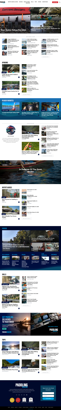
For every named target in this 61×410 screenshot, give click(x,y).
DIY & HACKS (14, 254)
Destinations (4, 349)
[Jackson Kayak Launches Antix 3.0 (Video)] (55, 258)
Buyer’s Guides (7, 187)
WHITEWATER (54, 254)
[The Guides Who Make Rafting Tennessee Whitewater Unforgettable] (30, 129)
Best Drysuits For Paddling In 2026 (10, 200)
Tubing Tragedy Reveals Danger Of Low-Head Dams (53, 45)
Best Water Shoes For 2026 (33, 212)
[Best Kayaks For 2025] (24, 191)
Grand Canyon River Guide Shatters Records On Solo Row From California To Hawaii (32, 52)
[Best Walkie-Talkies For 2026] (15, 20)
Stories (39, 1)
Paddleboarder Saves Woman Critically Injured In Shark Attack (13, 46)
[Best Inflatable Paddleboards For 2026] (24, 197)
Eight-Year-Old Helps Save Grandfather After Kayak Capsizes (13, 52)
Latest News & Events (30, 36)
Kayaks (3, 214)
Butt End (4, 89)
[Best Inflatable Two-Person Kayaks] (10, 210)
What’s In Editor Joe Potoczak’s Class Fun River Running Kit (33, 89)
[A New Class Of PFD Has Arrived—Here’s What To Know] (44, 151)
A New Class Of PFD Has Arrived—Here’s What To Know (52, 150)
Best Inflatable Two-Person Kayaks (9, 216)
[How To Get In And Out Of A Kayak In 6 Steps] (35, 258)
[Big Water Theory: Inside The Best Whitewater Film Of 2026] (44, 52)
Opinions (5, 62)
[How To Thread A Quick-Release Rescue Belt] (24, 278)
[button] (59, 2)
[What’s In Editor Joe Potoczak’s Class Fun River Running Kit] (24, 90)
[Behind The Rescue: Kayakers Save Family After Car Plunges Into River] (10, 298)
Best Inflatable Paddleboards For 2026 (32, 196)
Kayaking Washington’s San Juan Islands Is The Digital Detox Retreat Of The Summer (53, 355)
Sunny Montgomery (11, 43)
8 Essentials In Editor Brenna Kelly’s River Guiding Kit (31, 66)
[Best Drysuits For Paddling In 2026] (10, 193)
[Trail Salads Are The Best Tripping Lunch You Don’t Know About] (24, 284)
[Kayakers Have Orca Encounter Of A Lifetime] (45, 258)
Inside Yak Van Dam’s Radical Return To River (10, 75)
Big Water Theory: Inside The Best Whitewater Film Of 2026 (52, 51)
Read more (30, 175)
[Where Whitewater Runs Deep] (10, 363)
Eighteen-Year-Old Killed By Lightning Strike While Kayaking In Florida (10, 287)
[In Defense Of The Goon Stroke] (24, 289)
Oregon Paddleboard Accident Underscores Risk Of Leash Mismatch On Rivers (13, 40)
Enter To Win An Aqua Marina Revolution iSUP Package (32, 40)
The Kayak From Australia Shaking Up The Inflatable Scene (52, 127)
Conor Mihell (29, 203)
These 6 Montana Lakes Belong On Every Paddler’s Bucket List (10, 352)
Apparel (3, 197)
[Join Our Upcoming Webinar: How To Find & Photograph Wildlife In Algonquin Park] (44, 361)
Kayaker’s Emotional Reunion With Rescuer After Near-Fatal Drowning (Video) (25, 263)
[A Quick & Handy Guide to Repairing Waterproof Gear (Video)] (16, 258)
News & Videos (27, 1)
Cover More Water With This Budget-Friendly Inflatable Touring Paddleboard (53, 145)
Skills (32, 1)
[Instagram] (19, 395)
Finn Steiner (29, 294)
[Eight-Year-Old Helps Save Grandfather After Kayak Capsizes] (4, 53)
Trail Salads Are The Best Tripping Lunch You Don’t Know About (32, 283)
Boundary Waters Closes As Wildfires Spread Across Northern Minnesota (33, 46)
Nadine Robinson (50, 357)
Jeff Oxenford (29, 290)
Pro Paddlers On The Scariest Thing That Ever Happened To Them (32, 77)
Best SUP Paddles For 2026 (33, 206)
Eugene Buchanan (44, 116)
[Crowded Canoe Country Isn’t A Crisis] (10, 85)
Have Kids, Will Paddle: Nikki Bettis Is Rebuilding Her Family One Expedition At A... (33, 83)
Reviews (21, 1)
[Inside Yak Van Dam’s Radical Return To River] (46, 13)
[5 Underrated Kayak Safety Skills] (10, 106)
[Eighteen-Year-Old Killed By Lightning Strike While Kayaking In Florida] (10, 280)
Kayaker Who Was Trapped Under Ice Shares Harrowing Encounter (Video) (6, 262)
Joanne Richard (29, 86)
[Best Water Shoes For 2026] (24, 214)
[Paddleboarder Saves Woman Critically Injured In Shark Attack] (4, 47)
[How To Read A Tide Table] (24, 295)
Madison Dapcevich (5, 354)
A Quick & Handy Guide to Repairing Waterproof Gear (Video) (15, 263)
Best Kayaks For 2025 (32, 189)
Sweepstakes (45, 1)
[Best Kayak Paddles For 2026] (24, 202)
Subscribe (55, 2)
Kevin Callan (4, 93)
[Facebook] (16, 395)
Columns (43, 110)
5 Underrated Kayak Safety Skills (10, 112)
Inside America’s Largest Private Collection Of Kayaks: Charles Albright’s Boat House (50, 114)
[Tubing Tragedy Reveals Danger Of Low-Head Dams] (44, 46)
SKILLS (33, 254)
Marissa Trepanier (50, 42)
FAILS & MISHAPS (5, 254)
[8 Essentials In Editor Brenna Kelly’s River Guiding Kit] (24, 66)
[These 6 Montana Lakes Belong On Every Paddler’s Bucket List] (10, 345)
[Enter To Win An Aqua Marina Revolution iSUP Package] (24, 41)
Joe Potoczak (29, 91)
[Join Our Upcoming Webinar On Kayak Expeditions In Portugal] (44, 368)
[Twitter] (24, 395)
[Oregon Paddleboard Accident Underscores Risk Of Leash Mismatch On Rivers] (46, 26)
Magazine (28, 3)
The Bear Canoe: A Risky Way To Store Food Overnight (30, 113)
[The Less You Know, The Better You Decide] (24, 72)
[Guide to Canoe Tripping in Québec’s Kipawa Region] (44, 349)
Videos (4, 228)
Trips (36, 1)
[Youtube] (27, 395)
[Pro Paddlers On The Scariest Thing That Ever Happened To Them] (24, 78)
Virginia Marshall (30, 285)
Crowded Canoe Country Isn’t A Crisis (10, 91)
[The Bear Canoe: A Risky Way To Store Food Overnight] (30, 106)
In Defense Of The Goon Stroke (30, 170)
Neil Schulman (29, 72)
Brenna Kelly (29, 68)
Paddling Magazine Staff (31, 42)
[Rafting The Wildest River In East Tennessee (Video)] (44, 140)
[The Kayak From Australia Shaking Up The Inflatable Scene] (44, 127)
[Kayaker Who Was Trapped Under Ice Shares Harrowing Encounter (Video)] (6, 258)
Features (4, 72)
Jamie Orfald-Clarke (30, 279)
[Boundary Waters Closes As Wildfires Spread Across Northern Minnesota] (24, 46)
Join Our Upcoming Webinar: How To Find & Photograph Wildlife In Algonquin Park (52, 361)
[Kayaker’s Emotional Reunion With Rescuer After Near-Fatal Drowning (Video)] (38, 247)
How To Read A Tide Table (32, 293)
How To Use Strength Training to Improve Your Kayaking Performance (32, 300)
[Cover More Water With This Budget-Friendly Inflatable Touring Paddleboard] (44, 145)
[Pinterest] (22, 395)
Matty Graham (29, 302)
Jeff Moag (3, 308)
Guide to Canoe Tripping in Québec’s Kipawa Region (52, 348)
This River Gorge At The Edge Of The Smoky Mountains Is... (30, 370)
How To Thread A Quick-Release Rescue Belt (32, 277)
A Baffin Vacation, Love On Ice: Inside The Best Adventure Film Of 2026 (52, 40)
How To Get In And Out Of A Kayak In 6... (35, 262)
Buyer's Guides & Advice (13, 1)
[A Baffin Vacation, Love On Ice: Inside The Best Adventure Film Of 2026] (44, 41)
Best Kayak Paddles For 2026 (32, 201)
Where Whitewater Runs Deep (10, 369)
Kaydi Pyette (4, 77)
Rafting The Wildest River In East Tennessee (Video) (53, 138)
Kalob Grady (4, 113)
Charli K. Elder (49, 47)
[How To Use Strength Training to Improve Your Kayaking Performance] (24, 301)
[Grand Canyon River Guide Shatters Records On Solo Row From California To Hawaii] (24, 52)
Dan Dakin (29, 207)
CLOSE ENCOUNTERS (44, 254)
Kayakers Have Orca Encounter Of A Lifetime (45, 262)
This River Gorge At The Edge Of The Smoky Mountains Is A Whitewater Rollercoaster (52, 133)
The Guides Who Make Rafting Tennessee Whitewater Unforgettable (30, 136)
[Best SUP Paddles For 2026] (24, 208)
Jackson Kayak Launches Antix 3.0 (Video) (54, 262)
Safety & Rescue (5, 110)
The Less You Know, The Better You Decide (32, 71)
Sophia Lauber (10, 49)
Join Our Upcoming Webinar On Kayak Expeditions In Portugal (53, 367)
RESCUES (23, 254)
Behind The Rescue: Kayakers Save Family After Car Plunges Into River (10, 305)
